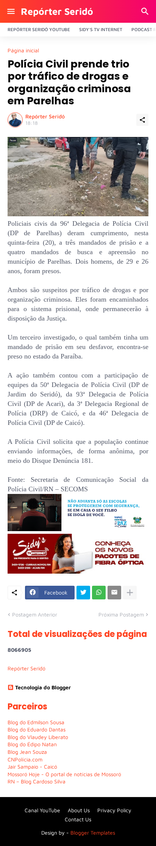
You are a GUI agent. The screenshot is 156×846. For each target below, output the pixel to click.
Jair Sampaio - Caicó (32, 766)
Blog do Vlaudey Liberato (38, 737)
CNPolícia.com (25, 759)
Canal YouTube (42, 810)
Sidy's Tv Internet (100, 29)
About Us (79, 810)
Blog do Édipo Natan (32, 744)
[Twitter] (83, 592)
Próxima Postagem (121, 614)
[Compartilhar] (142, 120)
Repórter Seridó (57, 11)
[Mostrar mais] (130, 592)
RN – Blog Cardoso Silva (37, 781)
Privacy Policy (114, 810)
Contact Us (78, 819)
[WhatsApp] (99, 592)
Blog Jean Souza (27, 752)
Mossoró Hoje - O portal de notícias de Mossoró (64, 774)
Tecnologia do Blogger (43, 687)
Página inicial (23, 50)
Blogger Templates (92, 832)
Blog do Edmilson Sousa (36, 722)
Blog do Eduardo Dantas (37, 729)
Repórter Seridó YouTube (39, 29)
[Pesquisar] (146, 11)
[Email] (114, 592)
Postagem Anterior (34, 614)
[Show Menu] (10, 11)
